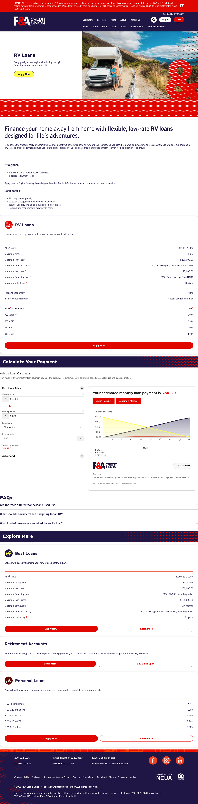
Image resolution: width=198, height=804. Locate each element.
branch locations (108, 183)
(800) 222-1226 (22, 757)
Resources (101, 19)
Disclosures (36, 777)
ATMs (113, 19)
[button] (182, 5)
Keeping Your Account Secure (57, 777)
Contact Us (135, 19)
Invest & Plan (136, 26)
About (123, 19)
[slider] (10, 406)
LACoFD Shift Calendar (103, 757)
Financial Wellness (156, 26)
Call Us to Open (145, 663)
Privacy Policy (88, 777)
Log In (165, 19)
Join (179, 19)
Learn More (146, 628)
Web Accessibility (21, 777)
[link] (104, 401)
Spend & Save (99, 26)
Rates (85, 26)
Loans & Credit (118, 26)
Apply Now (24, 74)
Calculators (88, 19)
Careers (76, 777)
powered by (179, 466)
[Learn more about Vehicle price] (83, 394)
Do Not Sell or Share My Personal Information (116, 777)
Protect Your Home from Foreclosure (110, 763)
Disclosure (97, 474)
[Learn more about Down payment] (83, 411)
